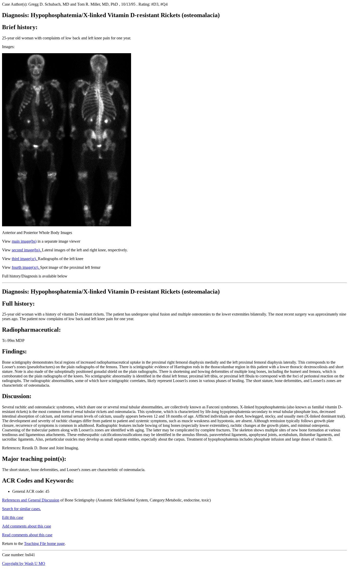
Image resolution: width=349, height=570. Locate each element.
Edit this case (12, 517)
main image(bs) (24, 241)
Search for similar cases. (21, 509)
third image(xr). (25, 258)
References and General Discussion (30, 500)
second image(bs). (27, 250)
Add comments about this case (26, 526)
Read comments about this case (27, 535)
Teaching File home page (44, 543)
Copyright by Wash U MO (23, 563)
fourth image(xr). (26, 267)
